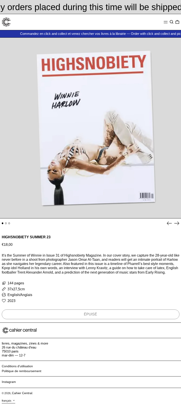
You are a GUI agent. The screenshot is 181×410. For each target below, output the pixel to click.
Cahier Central (22, 393)
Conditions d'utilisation (17, 366)
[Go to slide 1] (3, 223)
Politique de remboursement (21, 371)
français (7, 400)
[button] (172, 22)
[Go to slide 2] (6, 223)
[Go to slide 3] (9, 223)
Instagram (9, 382)
